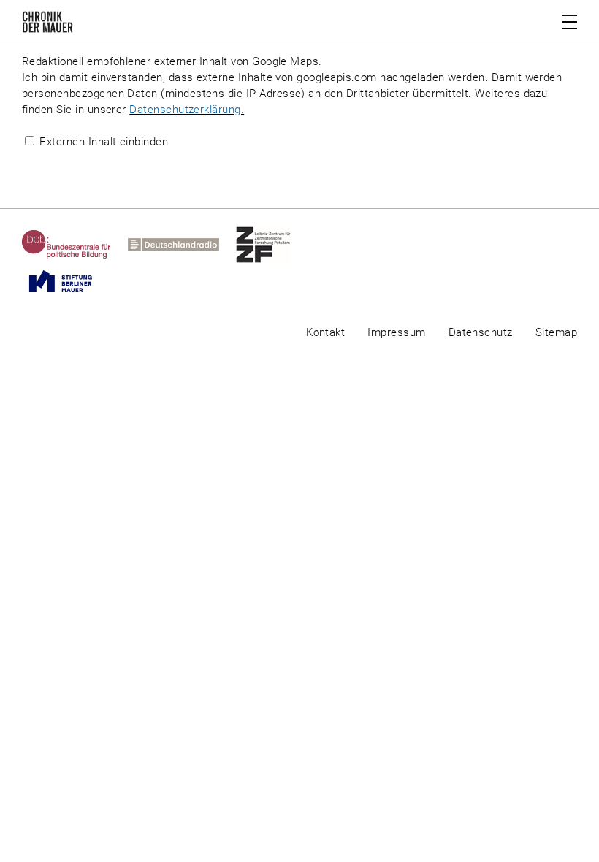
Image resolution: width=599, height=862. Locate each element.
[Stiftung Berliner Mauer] (69, 281)
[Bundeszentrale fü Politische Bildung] (75, 244)
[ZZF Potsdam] (272, 244)
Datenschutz (481, 332)
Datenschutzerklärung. (186, 109)
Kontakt (325, 332)
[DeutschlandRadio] (182, 244)
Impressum (396, 332)
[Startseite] (47, 24)
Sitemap (556, 332)
